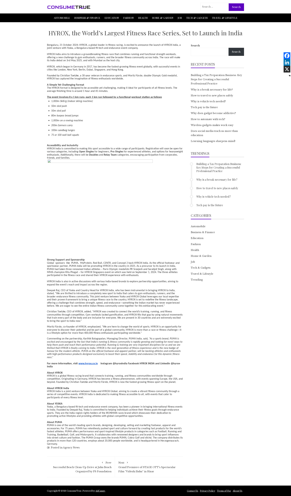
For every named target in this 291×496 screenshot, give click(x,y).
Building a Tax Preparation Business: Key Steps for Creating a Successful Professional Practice (216, 79)
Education (112, 18)
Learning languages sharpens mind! (213, 141)
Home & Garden (162, 18)
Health (143, 18)
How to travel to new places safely (212, 95)
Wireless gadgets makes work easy (212, 125)
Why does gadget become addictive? (213, 113)
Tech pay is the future (204, 107)
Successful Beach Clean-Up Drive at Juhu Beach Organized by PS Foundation (82, 467)
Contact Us (192, 491)
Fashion (128, 18)
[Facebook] (287, 55)
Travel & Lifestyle (224, 18)
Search (195, 45)
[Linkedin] (287, 62)
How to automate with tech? (208, 119)
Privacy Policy (207, 491)
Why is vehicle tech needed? (208, 101)
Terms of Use (224, 491)
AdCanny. (100, 491)
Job (180, 18)
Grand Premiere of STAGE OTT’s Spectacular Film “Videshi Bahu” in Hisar (147, 467)
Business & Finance (87, 18)
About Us (237, 491)
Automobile (62, 18)
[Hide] (289, 75)
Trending (197, 279)
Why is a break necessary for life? (212, 89)
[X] (287, 69)
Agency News (71, 447)
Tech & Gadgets (197, 18)
